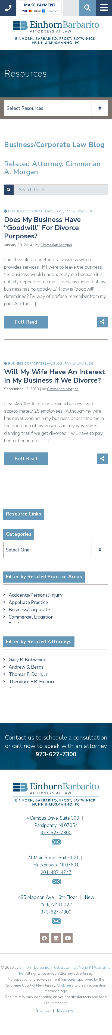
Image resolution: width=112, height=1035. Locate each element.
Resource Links (23, 514)
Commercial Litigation (31, 617)
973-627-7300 (56, 754)
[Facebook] (44, 938)
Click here (65, 985)
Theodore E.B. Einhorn (32, 682)
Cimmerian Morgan (56, 245)
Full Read (26, 322)
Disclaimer (66, 1010)
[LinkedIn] (56, 938)
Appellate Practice (28, 602)
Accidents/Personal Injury (36, 595)
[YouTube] (68, 938)
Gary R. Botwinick (27, 660)
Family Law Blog (79, 211)
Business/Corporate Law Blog (35, 211)
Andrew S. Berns (26, 667)
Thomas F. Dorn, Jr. (28, 674)
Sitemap (43, 1010)
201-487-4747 (56, 872)
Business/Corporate (29, 610)
